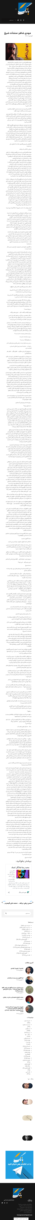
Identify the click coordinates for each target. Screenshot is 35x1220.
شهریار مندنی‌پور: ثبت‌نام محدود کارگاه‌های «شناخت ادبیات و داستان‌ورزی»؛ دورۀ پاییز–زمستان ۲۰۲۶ (14, 1009)
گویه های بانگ (23, 953)
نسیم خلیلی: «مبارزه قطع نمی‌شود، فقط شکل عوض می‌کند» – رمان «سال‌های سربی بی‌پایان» (12, 989)
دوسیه (28, 941)
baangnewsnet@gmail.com (24, 1215)
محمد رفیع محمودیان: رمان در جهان (13, 997)
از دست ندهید (26, 928)
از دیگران (27, 930)
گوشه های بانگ (23, 939)
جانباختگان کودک (22, 945)
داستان (28, 937)
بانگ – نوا (27, 933)
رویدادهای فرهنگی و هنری (23, 947)
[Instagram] (20, 20)
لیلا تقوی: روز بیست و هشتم (15, 978)
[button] (16, 9)
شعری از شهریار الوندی (17, 968)
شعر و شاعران (26, 951)
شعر (29, 949)
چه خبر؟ (28, 935)
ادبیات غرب (27, 926)
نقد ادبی (28, 955)
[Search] (6, 913)
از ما (29, 932)
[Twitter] (18, 20)
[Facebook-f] (23, 20)
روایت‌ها (28, 943)
